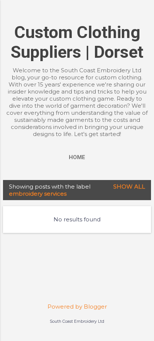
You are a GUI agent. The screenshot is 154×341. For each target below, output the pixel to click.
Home (77, 157)
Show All (129, 186)
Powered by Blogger (77, 306)
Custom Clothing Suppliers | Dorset (77, 42)
